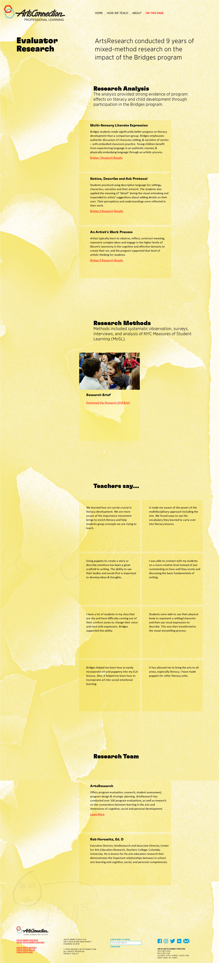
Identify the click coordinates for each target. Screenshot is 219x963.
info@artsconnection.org (171, 949)
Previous (126, 434)
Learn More (97, 814)
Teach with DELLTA (25, 950)
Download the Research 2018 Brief (108, 402)
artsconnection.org (27, 940)
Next (135, 434)
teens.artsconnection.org (30, 942)
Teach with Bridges (26, 948)
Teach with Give (24, 952)
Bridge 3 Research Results (106, 260)
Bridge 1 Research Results (106, 157)
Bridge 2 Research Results (106, 211)
